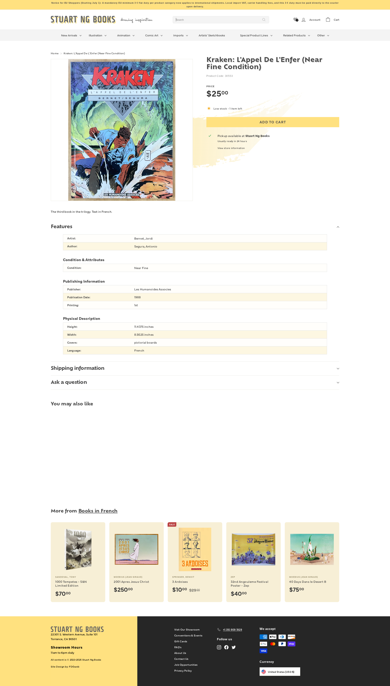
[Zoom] (122, 130)
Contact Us (181, 658)
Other (321, 35)
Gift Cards (180, 641)
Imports (178, 35)
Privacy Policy (183, 670)
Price (210, 86)
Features (61, 227)
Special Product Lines (254, 35)
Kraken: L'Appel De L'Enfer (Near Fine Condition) (94, 53)
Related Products (294, 35)
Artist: (71, 238)
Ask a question (69, 382)
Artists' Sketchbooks (212, 35)
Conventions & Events (188, 635)
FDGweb (74, 666)
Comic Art (151, 35)
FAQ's (177, 647)
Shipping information (77, 368)
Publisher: (74, 289)
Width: (72, 334)
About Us (180, 653)
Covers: (72, 342)
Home (54, 53)
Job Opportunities (185, 664)
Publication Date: (78, 297)
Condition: (74, 268)
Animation (123, 35)
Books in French (98, 511)
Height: (72, 327)
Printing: (73, 305)
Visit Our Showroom (187, 629)
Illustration (95, 35)
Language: (74, 350)
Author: (72, 246)
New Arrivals (69, 35)
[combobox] (221, 19)
